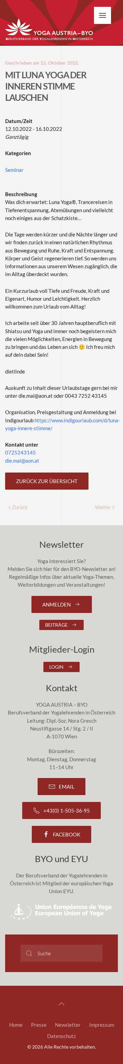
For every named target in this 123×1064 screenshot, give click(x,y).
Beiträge (56, 625)
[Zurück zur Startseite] (49, 30)
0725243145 (20, 452)
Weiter (103, 507)
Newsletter (68, 1025)
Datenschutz (61, 1036)
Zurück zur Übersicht (47, 481)
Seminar (14, 170)
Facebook (66, 834)
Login (56, 667)
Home (16, 1025)
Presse (38, 1025)
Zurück (19, 507)
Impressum (101, 1025)
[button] (102, 15)
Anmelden (56, 604)
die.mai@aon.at (22, 461)
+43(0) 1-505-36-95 (66, 810)
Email (66, 786)
